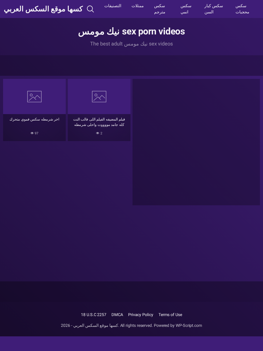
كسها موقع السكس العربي (43, 9)
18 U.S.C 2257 (93, 314)
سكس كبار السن (213, 8)
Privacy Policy (140, 314)
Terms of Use (170, 314)
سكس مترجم (159, 8)
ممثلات (138, 5)
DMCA (117, 314)
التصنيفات (112, 5)
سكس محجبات (242, 8)
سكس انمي (186, 8)
